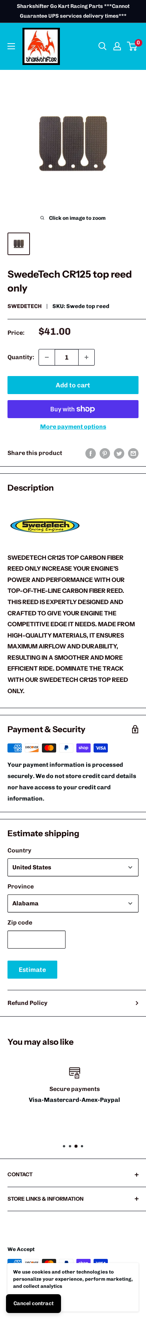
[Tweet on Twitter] (119, 453)
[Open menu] (11, 46)
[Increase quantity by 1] (86, 357)
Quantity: (20, 357)
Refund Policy (27, 1002)
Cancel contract (33, 1303)
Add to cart (73, 385)
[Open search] (102, 46)
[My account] (117, 46)
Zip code (19, 922)
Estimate (32, 969)
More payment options (73, 426)
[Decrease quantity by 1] (47, 357)
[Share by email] (133, 453)
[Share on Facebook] (90, 453)
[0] (132, 46)
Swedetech (24, 306)
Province (20, 886)
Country (19, 850)
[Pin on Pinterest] (105, 453)
